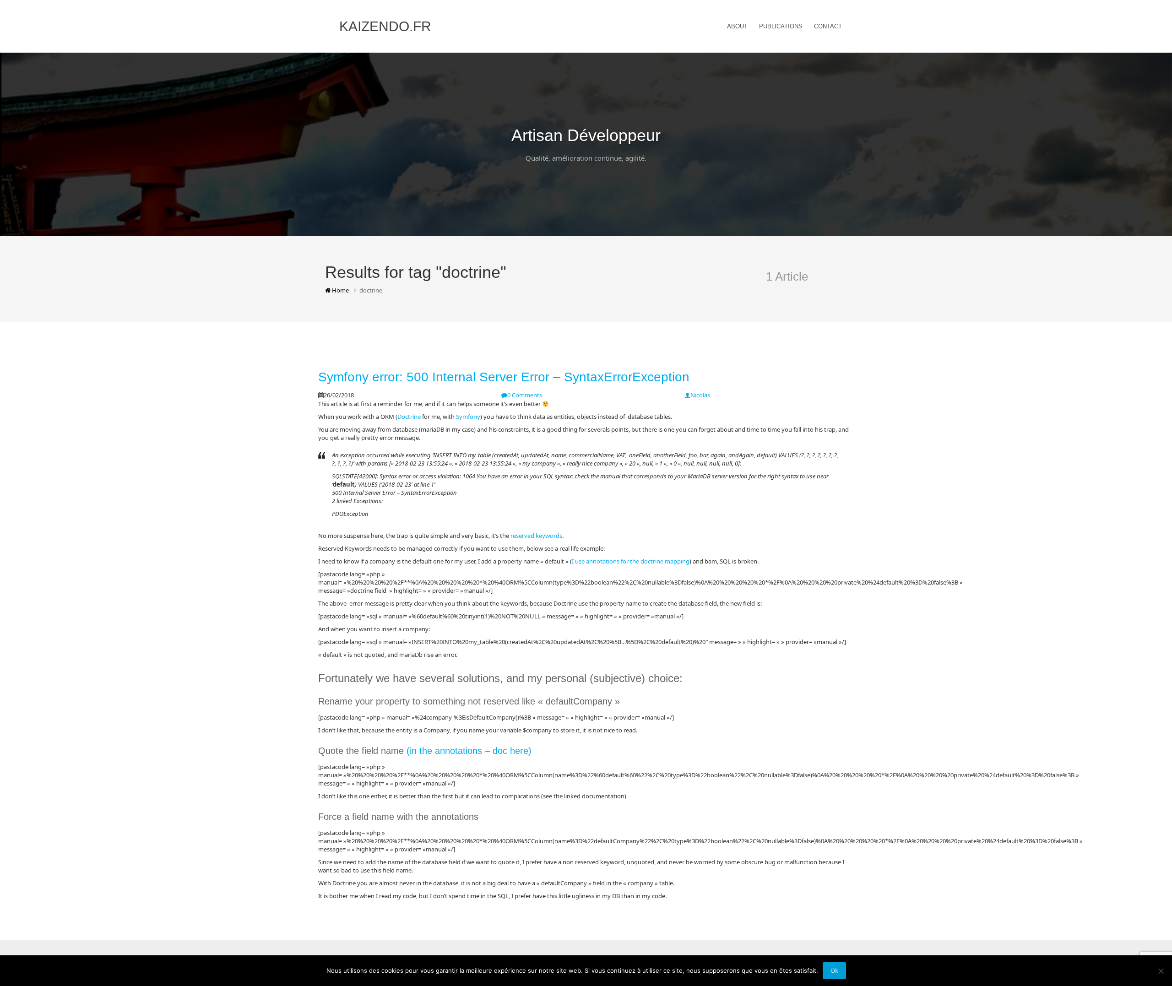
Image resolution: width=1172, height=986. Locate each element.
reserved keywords (536, 535)
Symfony (468, 416)
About (737, 26)
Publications (781, 26)
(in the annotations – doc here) (469, 751)
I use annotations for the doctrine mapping (630, 561)
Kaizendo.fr (385, 26)
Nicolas (700, 395)
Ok (834, 970)
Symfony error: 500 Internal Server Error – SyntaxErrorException (503, 377)
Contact (828, 26)
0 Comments (524, 395)
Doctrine (409, 416)
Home (340, 290)
